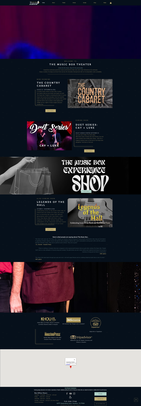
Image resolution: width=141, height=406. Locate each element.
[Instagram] (74, 393)
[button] (53, 3)
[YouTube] (70, 393)
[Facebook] (67, 393)
